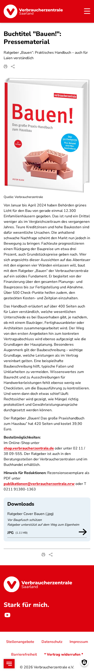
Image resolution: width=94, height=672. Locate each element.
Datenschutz (52, 641)
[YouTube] (7, 615)
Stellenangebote (20, 641)
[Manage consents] (84, 662)
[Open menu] (9, 663)
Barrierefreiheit (24, 654)
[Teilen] (13, 66)
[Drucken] (5, 66)
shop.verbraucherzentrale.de (29, 448)
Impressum (79, 641)
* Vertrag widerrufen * (63, 654)
